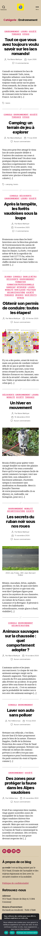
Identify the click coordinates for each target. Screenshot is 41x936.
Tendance (16, 34)
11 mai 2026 (32, 138)
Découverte (25, 196)
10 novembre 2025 (22, 227)
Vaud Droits (31, 295)
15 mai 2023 (31, 721)
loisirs (7, 103)
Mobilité (9, 290)
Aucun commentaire (22, 141)
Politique (31, 290)
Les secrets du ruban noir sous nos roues (20, 521)
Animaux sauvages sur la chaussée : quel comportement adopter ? (20, 640)
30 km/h (8, 277)
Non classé (20, 290)
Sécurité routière (16, 292)
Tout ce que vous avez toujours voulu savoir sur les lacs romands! (20, 46)
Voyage (25, 34)
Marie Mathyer (16, 59)
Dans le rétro (30, 277)
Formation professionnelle (20, 284)
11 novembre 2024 (22, 535)
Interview (22, 287)
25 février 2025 (32, 318)
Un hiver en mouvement (20, 405)
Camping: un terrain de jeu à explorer (20, 127)
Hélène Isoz (15, 721)
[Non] (38, 928)
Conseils (8, 114)
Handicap (11, 287)
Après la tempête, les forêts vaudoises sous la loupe (20, 211)
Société (32, 31)
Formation (20, 282)
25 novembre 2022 (30, 798)
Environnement (12, 31)
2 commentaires (22, 231)
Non (12, 933)
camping (9, 184)
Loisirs (24, 31)
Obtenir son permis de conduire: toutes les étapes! (20, 308)
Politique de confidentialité (15, 883)
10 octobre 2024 (32, 656)
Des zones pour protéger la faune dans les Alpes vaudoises (20, 785)
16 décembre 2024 (22, 417)
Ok (6, 933)
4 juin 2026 (32, 59)
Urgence (19, 295)
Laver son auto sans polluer (20, 712)
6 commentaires (22, 63)
